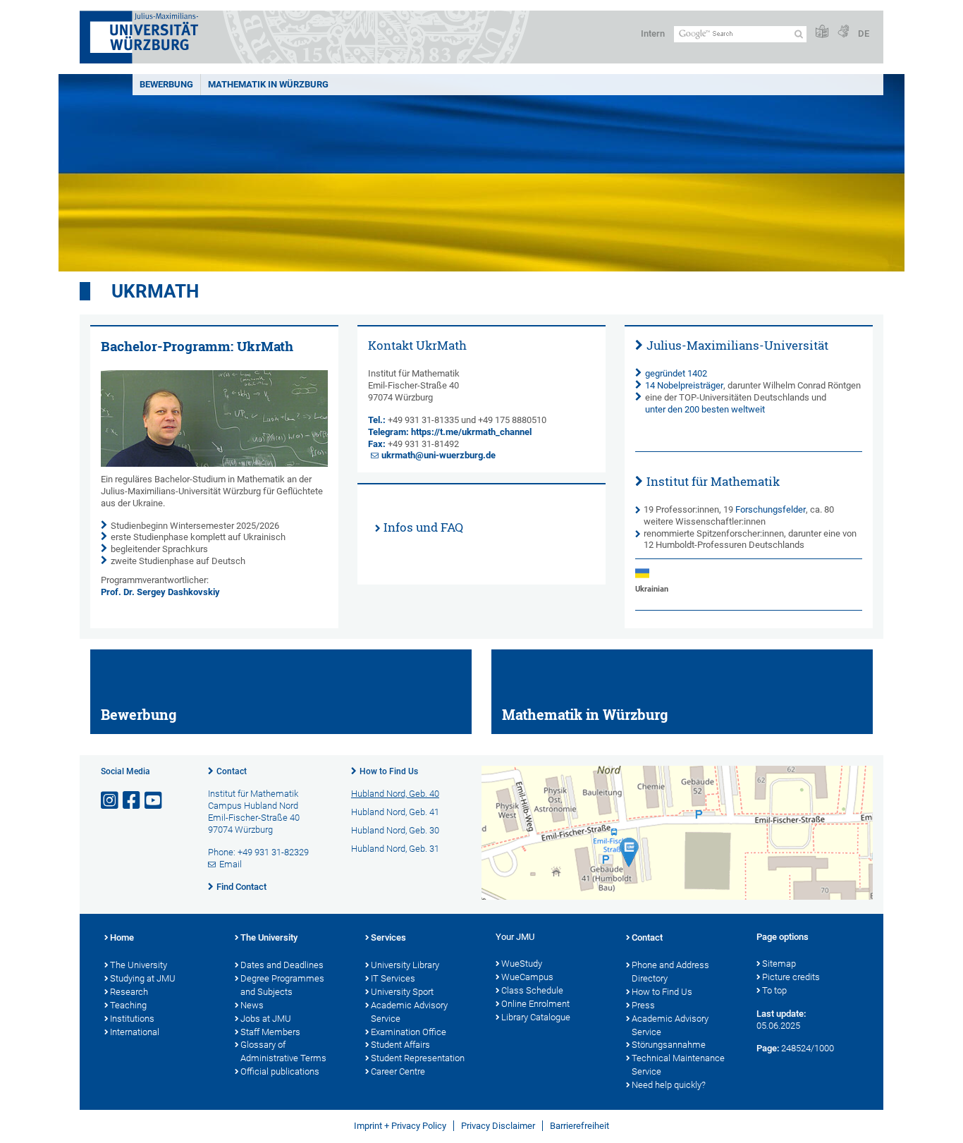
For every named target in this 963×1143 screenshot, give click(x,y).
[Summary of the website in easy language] (822, 32)
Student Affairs (400, 1044)
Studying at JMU (143, 978)
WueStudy (521, 963)
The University (138, 965)
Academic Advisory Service (409, 1012)
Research (129, 991)
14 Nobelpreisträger (684, 385)
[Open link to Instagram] (111, 800)
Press (643, 1005)
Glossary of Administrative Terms (283, 1051)
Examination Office (408, 1032)
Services (388, 937)
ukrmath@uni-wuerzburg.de (438, 455)
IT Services (393, 978)
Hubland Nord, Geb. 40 (395, 793)
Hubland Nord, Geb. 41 (395, 812)
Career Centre (398, 1071)
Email (230, 864)
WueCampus (527, 977)
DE (863, 33)
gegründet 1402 (676, 373)
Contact (231, 771)
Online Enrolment (535, 1003)
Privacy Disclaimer (498, 1125)
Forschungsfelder (770, 509)
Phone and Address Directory (670, 972)
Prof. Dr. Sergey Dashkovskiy (160, 592)
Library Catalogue (535, 1017)
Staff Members (270, 1032)
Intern (653, 33)
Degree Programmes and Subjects (282, 985)
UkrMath (155, 291)
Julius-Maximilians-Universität (737, 345)
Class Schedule (532, 990)
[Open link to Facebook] (132, 800)
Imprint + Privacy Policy (400, 1125)
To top (774, 990)
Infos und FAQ (423, 527)
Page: (767, 1048)
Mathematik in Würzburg (268, 84)
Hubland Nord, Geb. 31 (395, 848)
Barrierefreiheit (579, 1125)
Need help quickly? (669, 1085)
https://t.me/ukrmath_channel (471, 432)
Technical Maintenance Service (678, 1065)
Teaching (128, 1005)
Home (122, 937)
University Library (405, 965)
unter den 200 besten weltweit (705, 409)
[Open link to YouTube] (154, 800)
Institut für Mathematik (713, 481)
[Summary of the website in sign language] (843, 32)
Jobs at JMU (265, 1018)
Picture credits (791, 977)
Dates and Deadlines (282, 965)
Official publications (279, 1071)
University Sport (402, 991)
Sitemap (779, 963)
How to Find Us (389, 771)
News (252, 1005)
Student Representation (418, 1058)
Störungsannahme (669, 1044)
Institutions (132, 1018)
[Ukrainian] (651, 573)
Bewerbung (166, 84)
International (134, 1032)
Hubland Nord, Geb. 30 (395, 830)
